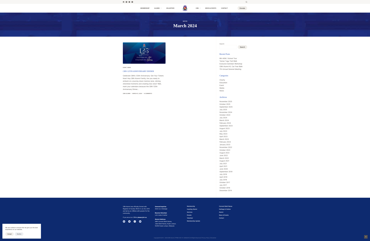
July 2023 (223, 131)
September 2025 (226, 107)
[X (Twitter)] (126, 2)
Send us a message (161, 209)
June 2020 (223, 169)
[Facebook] (123, 2)
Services (189, 212)
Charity (222, 80)
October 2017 (224, 182)
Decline (19, 234)
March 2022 (224, 158)
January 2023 (224, 145)
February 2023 (225, 142)
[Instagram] (129, 2)
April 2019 (223, 177)
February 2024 (225, 123)
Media (221, 88)
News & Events (210, 8)
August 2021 (224, 161)
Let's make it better (161, 215)
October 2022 (224, 150)
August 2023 (224, 128)
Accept (9, 234)
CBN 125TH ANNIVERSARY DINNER (138, 71)
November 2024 (225, 112)
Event (125, 67)
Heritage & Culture (225, 209)
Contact (224, 8)
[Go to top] (366, 237)
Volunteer (170, 8)
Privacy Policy (205, 237)
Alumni (157, 8)
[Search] (246, 2)
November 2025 (225, 101)
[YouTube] (132, 2)
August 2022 (224, 153)
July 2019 (223, 174)
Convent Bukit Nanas (225, 206)
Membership (144, 8)
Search (221, 44)
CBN (197, 8)
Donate (242, 8)
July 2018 (223, 180)
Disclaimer (213, 237)
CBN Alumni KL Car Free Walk (231, 66)
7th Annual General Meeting (230, 69)
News (129, 67)
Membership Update (193, 221)
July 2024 (223, 118)
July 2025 (223, 110)
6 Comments (148, 93)
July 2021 (223, 164)
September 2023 (226, 126)
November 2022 (225, 147)
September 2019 (225, 172)
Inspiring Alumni (192, 209)
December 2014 (225, 190)
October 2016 (224, 188)
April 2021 (223, 166)
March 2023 (224, 139)
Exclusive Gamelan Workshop (230, 64)
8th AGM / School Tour (228, 58)
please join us (142, 217)
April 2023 (223, 136)
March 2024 (224, 120)
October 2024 (224, 115)
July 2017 (223, 185)
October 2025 (224, 104)
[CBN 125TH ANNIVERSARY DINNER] (144, 53)
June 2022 (223, 155)
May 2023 (223, 134)
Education (223, 83)
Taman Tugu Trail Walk (228, 61)
